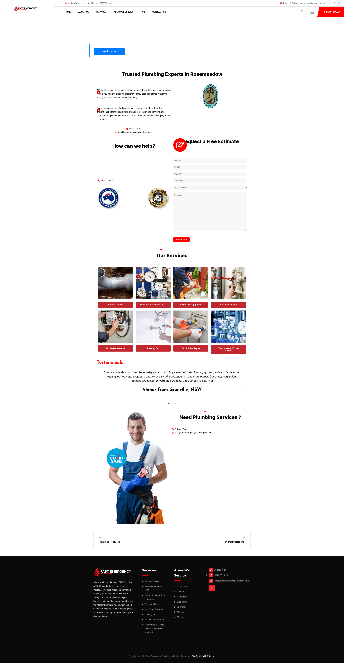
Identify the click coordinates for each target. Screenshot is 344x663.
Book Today (109, 51)
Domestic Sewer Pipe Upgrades (155, 597)
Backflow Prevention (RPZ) (154, 588)
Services (101, 12)
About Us (83, 12)
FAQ (143, 12)
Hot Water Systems (154, 609)
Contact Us (159, 12)
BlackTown (182, 602)
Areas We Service (124, 12)
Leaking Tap (150, 614)
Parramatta (182, 596)
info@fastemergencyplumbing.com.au (304, 3)
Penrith (180, 591)
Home (68, 12)
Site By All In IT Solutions (204, 656)
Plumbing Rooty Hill (109, 541)
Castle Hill (182, 586)
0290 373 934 (221, 575)
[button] (168, 403)
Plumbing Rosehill (235, 541)
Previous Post (109, 538)
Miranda (180, 612)
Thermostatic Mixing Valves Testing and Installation (154, 628)
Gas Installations (152, 604)
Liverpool (181, 607)
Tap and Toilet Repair (154, 619)
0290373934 (101, 3)
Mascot (180, 617)
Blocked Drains (152, 581)
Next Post (237, 538)
